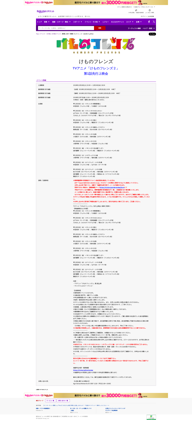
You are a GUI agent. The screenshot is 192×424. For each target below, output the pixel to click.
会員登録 (151, 16)
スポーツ (76, 22)
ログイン (144, 16)
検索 (99, 28)
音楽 (45, 22)
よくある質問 (46, 416)
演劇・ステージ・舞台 (60, 22)
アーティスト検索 (134, 28)
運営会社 (38, 416)
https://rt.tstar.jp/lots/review (83, 370)
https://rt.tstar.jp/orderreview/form (112, 187)
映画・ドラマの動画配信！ (43, 408)
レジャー (105, 22)
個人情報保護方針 (56, 416)
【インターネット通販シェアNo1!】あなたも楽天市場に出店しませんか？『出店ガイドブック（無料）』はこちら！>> (76, 405)
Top (37, 34)
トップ (39, 22)
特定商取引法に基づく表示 (69, 416)
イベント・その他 (91, 22)
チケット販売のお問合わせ (124, 7)
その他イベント (56, 34)
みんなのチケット (117, 22)
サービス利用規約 (83, 416)
